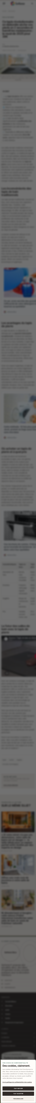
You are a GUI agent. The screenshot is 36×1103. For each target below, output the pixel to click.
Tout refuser (18, 1088)
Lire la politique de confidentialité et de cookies (17, 1082)
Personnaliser (18, 1098)
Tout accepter (18, 1093)
